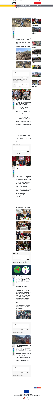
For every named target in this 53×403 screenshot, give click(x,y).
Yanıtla (17, 86)
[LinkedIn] (13, 33)
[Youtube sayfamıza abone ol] (37, 387)
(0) (20, 86)
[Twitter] (13, 32)
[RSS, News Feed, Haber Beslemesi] (40, 387)
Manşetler (14, 0)
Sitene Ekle (21, 0)
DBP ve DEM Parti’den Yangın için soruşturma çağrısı (24, 5)
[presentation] (13, 5)
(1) (19, 86)
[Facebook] (13, 31)
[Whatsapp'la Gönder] (13, 34)
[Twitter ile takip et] (36, 387)
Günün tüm (39, 5)
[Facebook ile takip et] (35, 387)
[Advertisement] (26, 13)
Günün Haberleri (16, 0)
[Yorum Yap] (13, 37)
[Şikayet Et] (28, 86)
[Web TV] (39, 0)
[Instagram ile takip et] (39, 387)
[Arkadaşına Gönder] (13, 35)
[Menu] (34, 2)
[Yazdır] (13, 36)
